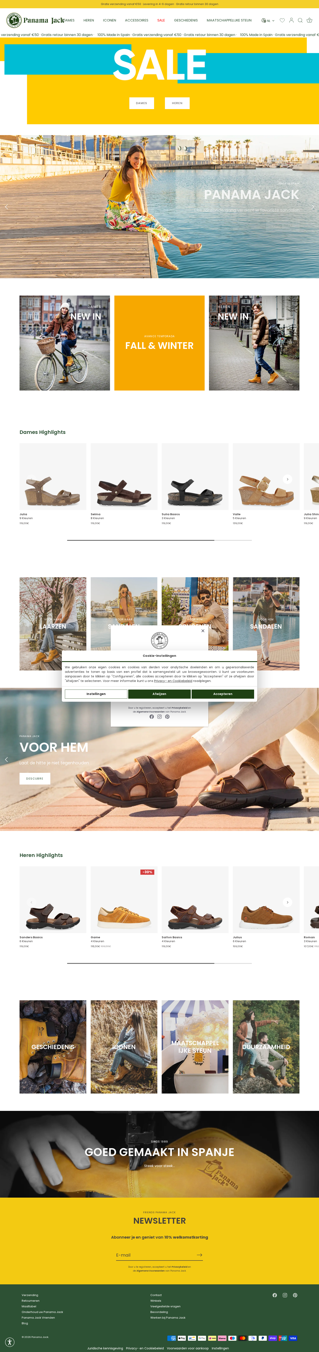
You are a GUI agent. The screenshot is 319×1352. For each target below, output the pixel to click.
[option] (159, 206)
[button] (31, 479)
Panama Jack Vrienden (38, 1318)
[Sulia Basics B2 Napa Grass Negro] (195, 476)
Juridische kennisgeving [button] (105, 1348)
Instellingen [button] (220, 1348)
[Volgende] (312, 206)
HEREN (89, 20)
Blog (25, 1323)
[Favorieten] (282, 20)
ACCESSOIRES (136, 20)
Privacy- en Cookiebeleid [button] (145, 1348)
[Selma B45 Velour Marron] (124, 476)
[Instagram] (159, 716)
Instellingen (96, 694)
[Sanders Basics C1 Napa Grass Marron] (53, 899)
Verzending (30, 1295)
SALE (161, 20)
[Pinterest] (167, 716)
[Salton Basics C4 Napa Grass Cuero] (195, 899)
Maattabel (29, 1306)
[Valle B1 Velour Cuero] (266, 476)
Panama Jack (39, 1337)
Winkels (155, 1301)
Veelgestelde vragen (165, 1306)
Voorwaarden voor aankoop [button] (188, 1348)
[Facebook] (152, 716)
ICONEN (109, 20)
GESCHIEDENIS (186, 20)
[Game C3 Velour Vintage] (124, 899)
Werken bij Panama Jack (168, 1318)
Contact (156, 1295)
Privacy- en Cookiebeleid (173, 681)
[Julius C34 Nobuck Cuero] (266, 899)
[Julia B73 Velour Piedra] (53, 476)
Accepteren (222, 694)
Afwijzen (159, 694)
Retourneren (30, 1301)
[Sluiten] (203, 631)
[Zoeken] (300, 20)
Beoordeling (159, 1312)
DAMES (68, 20)
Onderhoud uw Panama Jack (42, 1312)
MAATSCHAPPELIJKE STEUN (229, 20)
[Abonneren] (199, 1254)
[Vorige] (6, 206)
